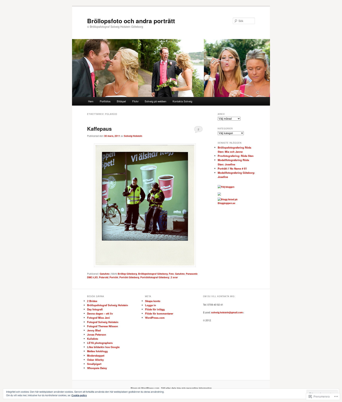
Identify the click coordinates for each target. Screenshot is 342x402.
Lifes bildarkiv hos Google (103, 347)
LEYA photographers (100, 343)
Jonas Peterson (96, 334)
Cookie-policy (79, 395)
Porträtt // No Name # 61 (232, 168)
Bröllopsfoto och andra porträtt (131, 20)
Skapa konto (152, 301)
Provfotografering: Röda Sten (236, 156)
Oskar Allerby (95, 360)
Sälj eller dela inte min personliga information (186, 388)
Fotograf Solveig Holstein (102, 322)
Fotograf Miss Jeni (98, 317)
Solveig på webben (155, 101)
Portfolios (105, 101)
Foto (171, 273)
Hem (90, 101)
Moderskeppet (95, 355)
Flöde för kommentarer (159, 313)
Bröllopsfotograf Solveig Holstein (107, 305)
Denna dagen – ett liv (100, 313)
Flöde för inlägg (155, 309)
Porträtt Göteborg (129, 277)
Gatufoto (104, 273)
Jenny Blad (94, 330)
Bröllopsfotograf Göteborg (153, 273)
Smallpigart (94, 364)
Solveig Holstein (133, 136)
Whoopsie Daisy (97, 368)
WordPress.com (155, 317)
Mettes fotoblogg (97, 351)
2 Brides (92, 301)
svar (174, 277)
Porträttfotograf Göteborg (154, 277)
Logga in (150, 305)
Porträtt (113, 277)
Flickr (135, 101)
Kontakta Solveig (182, 101)
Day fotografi (95, 309)
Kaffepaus (99, 128)
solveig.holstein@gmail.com (227, 312)
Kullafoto (92, 339)
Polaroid (103, 277)
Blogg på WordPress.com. (145, 388)
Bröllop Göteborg (127, 273)
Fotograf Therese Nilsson (102, 326)
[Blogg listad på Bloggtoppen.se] (236, 203)
